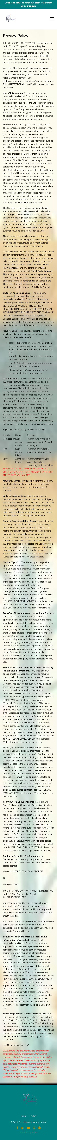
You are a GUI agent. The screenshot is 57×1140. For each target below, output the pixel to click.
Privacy (33, 1116)
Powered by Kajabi (28, 1132)
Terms (23, 1116)
